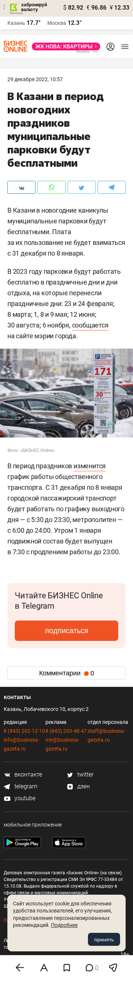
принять (104, 939)
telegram (25, 786)
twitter (84, 774)
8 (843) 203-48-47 (66, 731)
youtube (24, 798)
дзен (83, 786)
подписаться (66, 630)
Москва (56, 23)
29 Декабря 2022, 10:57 (35, 79)
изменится (90, 466)
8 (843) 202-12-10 (24, 731)
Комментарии (66, 673)
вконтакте (27, 774)
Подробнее (64, 925)
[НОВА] (63, 46)
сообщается (90, 325)
